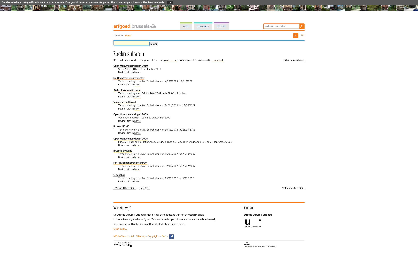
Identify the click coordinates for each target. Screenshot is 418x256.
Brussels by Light (122, 150)
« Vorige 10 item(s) (124, 188)
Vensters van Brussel (124, 102)
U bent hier (119, 175)
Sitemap (140, 236)
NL (295, 35)
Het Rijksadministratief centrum (130, 162)
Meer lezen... (120, 228)
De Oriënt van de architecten (128, 78)
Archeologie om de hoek (126, 90)
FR (302, 35)
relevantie (171, 60)
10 (148, 188)
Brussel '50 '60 (121, 126)
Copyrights (154, 236)
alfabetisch (218, 60)
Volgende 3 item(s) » (293, 188)
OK (170, 2)
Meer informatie (156, 2)
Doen (186, 26)
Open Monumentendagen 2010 (130, 65)
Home (128, 35)
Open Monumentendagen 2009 (130, 114)
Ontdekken (203, 26)
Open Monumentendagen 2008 (130, 138)
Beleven (221, 26)
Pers (164, 236)
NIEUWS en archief (123, 236)
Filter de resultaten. (294, 60)
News (137, 72)
